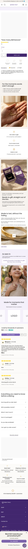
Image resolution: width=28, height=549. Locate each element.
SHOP (2, 507)
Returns (23, 530)
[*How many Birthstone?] (14, 447)
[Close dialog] (26, 533)
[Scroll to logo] (14, 316)
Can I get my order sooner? (8, 427)
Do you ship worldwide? (7, 422)
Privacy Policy (14, 530)
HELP (2, 512)
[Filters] (21, 335)
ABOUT (3, 517)
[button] (4, 42)
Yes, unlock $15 (14, 541)
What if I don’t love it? (7, 412)
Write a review (11, 334)
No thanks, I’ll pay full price (14, 545)
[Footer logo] (6, 502)
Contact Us (4, 521)
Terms (19, 530)
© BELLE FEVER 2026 (5, 530)
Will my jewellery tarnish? (8, 407)
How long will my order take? (9, 402)
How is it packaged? (6, 417)
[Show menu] (1, 4)
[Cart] (26, 4)
